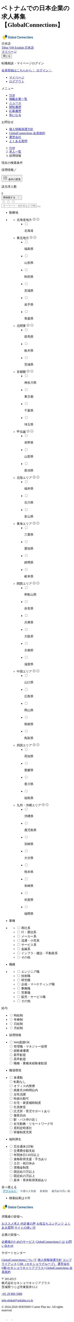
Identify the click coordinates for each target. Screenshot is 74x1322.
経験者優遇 (21, 1050)
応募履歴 (15, 111)
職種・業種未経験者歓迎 (30, 1063)
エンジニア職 (29, 971)
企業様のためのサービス (18, 1241)
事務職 (25, 988)
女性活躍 (19, 1094)
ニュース (15, 103)
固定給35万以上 (24, 1171)
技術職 (25, 975)
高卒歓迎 (19, 1059)
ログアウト (16, 81)
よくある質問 (18, 141)
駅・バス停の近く (25, 1119)
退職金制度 (21, 1167)
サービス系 (28, 944)
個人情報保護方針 (21, 129)
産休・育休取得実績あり (30, 1180)
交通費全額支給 (24, 1150)
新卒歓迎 (19, 1054)
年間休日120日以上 (26, 1155)
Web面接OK (21, 1042)
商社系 (25, 928)
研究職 (25, 980)
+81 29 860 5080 (12, 1293)
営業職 (25, 992)
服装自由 (19, 1115)
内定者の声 (28, 1223)
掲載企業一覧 (18, 99)
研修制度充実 (22, 1132)
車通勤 (18, 1077)
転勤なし (19, 1081)
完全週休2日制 (23, 1146)
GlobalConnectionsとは (50, 1241)
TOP (12, 95)
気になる (15, 115)
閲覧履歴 (15, 107)
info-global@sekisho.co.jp (17, 1300)
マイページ (16, 77)
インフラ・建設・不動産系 (39, 953)
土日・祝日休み (24, 1163)
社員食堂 (19, 1107)
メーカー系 (28, 936)
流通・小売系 (30, 940)
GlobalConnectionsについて (19, 1259)
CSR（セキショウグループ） (37, 1264)
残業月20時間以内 (25, 1090)
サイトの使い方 (25, 1227)
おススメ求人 (11, 1223)
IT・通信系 (28, 932)
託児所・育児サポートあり (31, 1111)
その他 (25, 957)
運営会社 (15, 137)
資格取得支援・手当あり (30, 1159)
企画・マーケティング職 (37, 984)
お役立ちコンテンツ (50, 1223)
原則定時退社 (22, 1128)
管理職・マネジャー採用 (30, 1046)
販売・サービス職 (33, 996)
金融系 (25, 949)
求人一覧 (15, 151)
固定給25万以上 (24, 1176)
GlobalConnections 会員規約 (27, 133)
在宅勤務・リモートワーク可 (33, 1123)
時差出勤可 (21, 1098)
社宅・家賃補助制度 (27, 1102)
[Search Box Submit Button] (38, 206)
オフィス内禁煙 (24, 1086)
